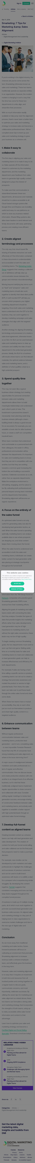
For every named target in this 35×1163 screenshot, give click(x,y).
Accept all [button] (17, 583)
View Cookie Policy (26, 579)
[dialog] (17, 581)
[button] (17, 589)
